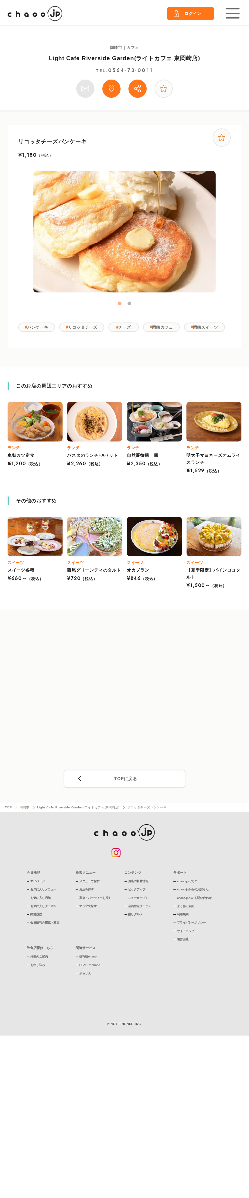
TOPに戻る (125, 778)
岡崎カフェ (162, 327)
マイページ (37, 881)
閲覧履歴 (36, 914)
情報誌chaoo (87, 956)
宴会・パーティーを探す (95, 897)
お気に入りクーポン (43, 906)
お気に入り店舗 (40, 897)
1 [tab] (119, 303)
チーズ (124, 327)
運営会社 (183, 939)
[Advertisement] (125, 692)
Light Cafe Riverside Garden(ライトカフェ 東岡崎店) (124, 58)
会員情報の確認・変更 (44, 922)
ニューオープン (138, 897)
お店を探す (86, 889)
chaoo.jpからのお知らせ (193, 889)
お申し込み (37, 965)
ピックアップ (136, 889)
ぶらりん (85, 973)
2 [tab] (129, 303)
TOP (8, 807)
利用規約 (183, 914)
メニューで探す (89, 881)
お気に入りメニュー (43, 889)
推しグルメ (135, 914)
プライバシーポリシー (191, 922)
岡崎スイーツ (205, 327)
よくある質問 (185, 906)
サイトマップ (185, 931)
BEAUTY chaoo (89, 965)
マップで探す (88, 906)
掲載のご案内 (39, 956)
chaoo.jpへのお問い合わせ (194, 897)
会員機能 (33, 872)
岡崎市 (24, 807)
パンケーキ (37, 327)
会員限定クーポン (139, 906)
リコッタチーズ (83, 327)
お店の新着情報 (138, 881)
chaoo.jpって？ (187, 881)
